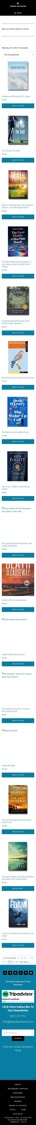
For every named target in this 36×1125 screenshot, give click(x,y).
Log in (23, 1122)
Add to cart (18, 106)
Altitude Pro (26, 1118)
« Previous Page (9, 958)
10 (16, 962)
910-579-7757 (18, 1016)
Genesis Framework (18, 1120)
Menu (19, 13)
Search (18, 1038)
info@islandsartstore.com (18, 1021)
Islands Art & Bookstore (18, 5)
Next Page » (24, 962)
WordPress (14, 1122)
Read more (18, 888)
